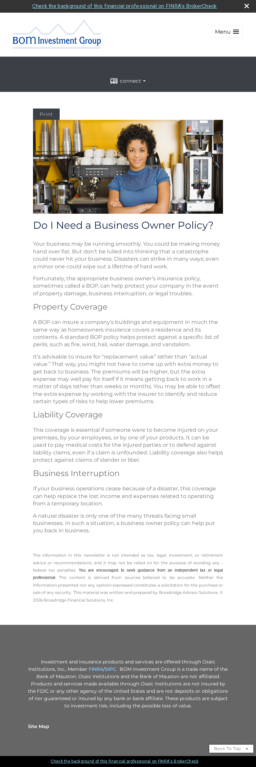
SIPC (110, 669)
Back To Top (228, 748)
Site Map (38, 726)
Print (46, 114)
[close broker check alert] (246, 6)
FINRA (96, 669)
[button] (227, 32)
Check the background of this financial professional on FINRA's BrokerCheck (124, 6)
